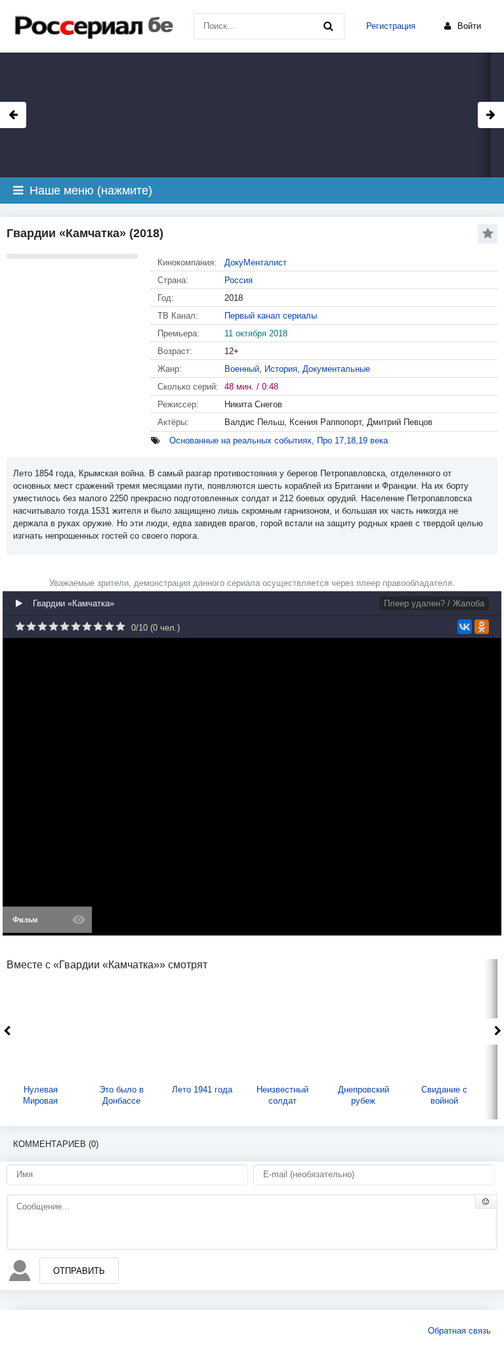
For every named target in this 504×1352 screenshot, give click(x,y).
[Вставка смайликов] (486, 1201)
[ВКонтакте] (464, 627)
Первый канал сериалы (270, 316)
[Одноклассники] (481, 627)
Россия (238, 280)
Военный (241, 369)
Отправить (79, 1271)
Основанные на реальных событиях (240, 440)
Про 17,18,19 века (352, 440)
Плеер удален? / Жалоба (434, 603)
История (280, 369)
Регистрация (390, 26)
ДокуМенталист (255, 262)
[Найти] (328, 26)
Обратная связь (459, 1331)
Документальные (336, 369)
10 (120, 626)
